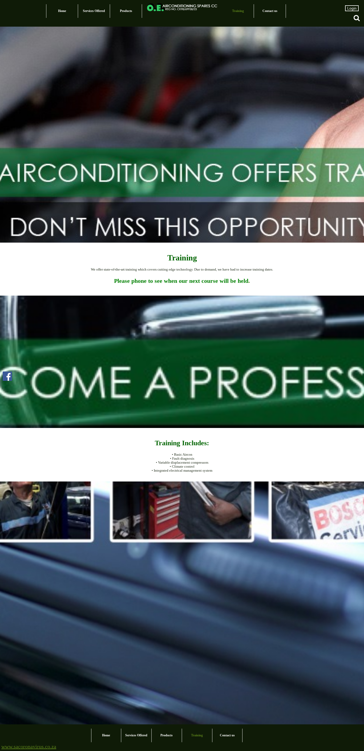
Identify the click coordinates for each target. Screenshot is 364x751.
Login (352, 8)
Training (238, 11)
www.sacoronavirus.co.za (28, 746)
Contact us (269, 11)
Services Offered (94, 11)
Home (62, 11)
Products (126, 11)
